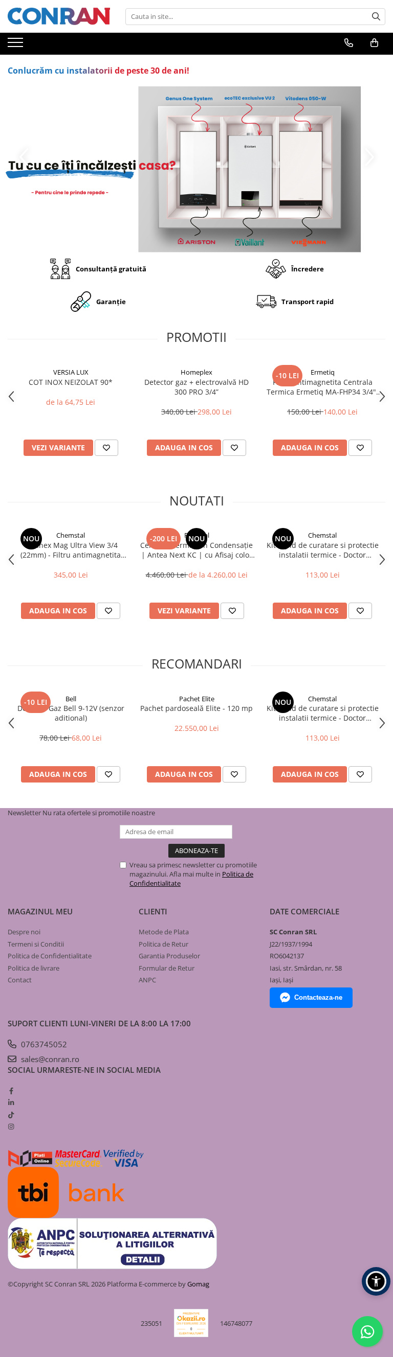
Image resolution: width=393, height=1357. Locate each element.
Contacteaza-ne (318, 997)
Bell (71, 698)
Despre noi (24, 931)
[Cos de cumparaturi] (374, 43)
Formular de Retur (166, 968)
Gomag (197, 1284)
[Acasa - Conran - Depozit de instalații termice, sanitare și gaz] (59, 16)
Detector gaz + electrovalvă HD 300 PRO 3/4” (196, 387)
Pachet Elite (196, 698)
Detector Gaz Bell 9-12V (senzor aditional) (70, 713)
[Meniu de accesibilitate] (376, 1281)
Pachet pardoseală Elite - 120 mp (196, 708)
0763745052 (43, 1044)
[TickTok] (11, 1114)
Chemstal (70, 535)
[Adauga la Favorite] (106, 448)
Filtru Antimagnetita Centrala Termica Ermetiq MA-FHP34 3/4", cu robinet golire (322, 387)
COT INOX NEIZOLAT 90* (71, 382)
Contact (20, 979)
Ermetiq (323, 372)
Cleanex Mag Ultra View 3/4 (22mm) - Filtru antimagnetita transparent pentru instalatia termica (70, 550)
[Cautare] (376, 16)
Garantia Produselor (169, 955)
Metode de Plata (164, 931)
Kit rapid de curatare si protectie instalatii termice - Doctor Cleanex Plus (323, 550)
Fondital (196, 535)
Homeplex (196, 372)
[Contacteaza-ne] (348, 43)
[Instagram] (11, 1126)
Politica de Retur (163, 944)
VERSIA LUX (71, 372)
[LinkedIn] (11, 1102)
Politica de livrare (33, 968)
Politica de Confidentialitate (50, 955)
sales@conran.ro (49, 1059)
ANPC (147, 979)
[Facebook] (11, 1090)
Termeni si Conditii (36, 944)
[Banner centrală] (196, 169)
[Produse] (17, 45)
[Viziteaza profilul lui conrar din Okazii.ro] (191, 1323)
